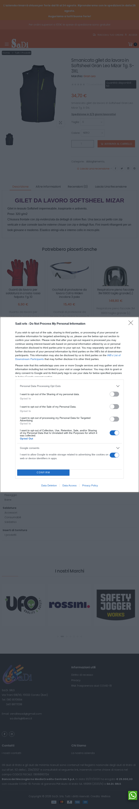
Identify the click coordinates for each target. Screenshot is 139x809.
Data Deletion (49, 485)
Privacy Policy (90, 485)
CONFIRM (43, 472)
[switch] (114, 394)
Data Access (69, 485)
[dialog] (69, 404)
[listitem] (69, 386)
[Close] (132, 323)
